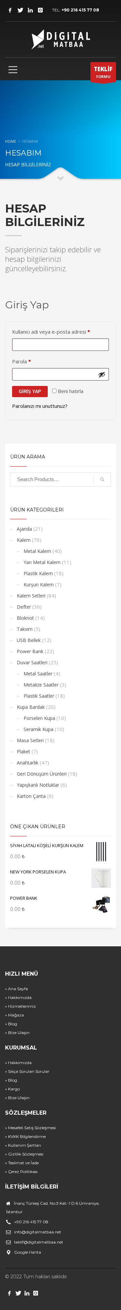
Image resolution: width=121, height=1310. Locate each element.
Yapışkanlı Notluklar (38, 785)
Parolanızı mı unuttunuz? (40, 405)
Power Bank (30, 651)
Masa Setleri (30, 740)
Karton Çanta (31, 796)
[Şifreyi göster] (102, 374)
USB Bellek (29, 640)
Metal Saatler (38, 673)
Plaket (23, 751)
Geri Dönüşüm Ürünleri (42, 774)
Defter (24, 607)
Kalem (24, 540)
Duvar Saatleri (32, 662)
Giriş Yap (30, 391)
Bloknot (25, 618)
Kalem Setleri (31, 595)
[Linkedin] (30, 10)
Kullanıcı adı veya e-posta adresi (59, 331)
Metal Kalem (37, 551)
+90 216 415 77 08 (80, 9)
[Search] (102, 479)
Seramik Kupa (38, 729)
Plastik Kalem (38, 573)
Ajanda (24, 529)
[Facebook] (10, 10)
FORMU (103, 72)
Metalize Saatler (41, 684)
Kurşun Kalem (39, 584)
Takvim (25, 629)
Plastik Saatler (39, 696)
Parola (29, 361)
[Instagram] (40, 10)
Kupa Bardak (31, 707)
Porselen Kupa (39, 718)
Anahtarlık (27, 762)
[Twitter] (20, 10)
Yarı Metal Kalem (42, 562)
